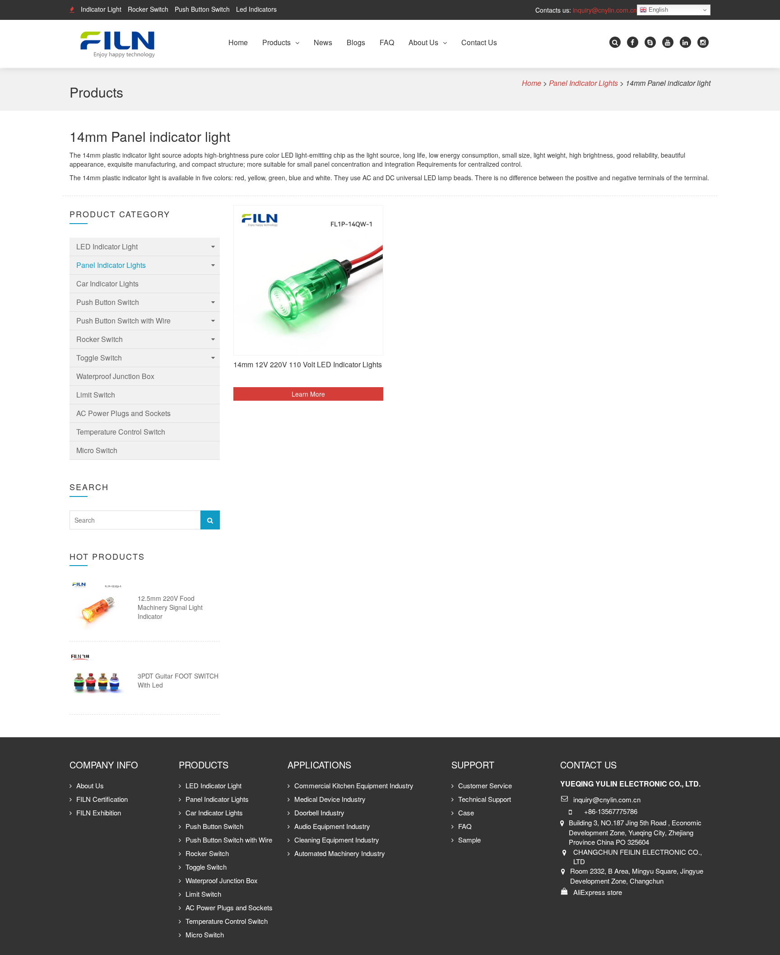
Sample (469, 839)
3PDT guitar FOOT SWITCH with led (178, 680)
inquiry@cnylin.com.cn (605, 9)
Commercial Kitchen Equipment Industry (353, 785)
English (657, 9)
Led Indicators (256, 9)
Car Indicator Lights (107, 283)
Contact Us (479, 42)
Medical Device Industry (330, 799)
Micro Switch (96, 450)
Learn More (308, 393)
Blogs (356, 42)
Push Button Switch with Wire (123, 320)
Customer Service (485, 785)
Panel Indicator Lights (111, 265)
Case (466, 812)
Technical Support (484, 799)
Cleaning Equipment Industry (336, 839)
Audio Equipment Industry (332, 826)
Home (238, 42)
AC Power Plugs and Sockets (123, 413)
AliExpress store (597, 892)
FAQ (387, 42)
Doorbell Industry (319, 812)
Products (276, 42)
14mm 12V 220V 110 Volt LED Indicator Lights (307, 365)
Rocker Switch (148, 9)
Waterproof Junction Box (115, 376)
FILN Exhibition (98, 812)
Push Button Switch (202, 9)
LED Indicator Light (107, 246)
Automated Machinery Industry (339, 853)
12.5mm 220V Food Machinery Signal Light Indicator (170, 607)
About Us (423, 42)
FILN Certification (102, 799)
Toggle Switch (99, 357)
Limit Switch (95, 394)
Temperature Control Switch (120, 431)
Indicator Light (101, 9)
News (323, 42)
